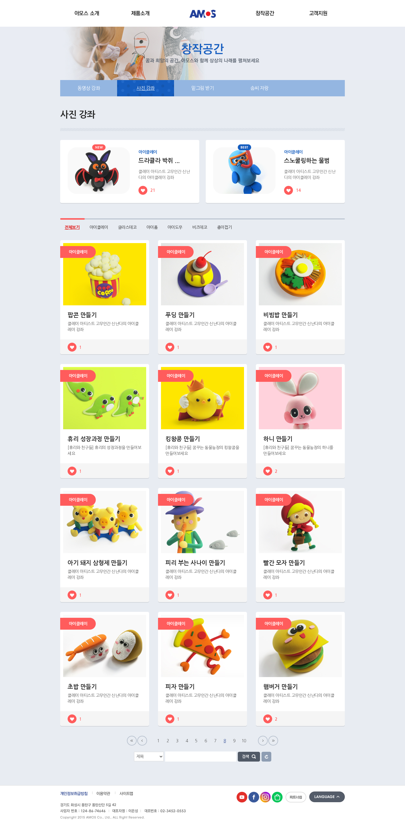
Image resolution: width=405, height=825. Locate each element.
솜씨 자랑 (259, 88)
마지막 (273, 741)
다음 (263, 741)
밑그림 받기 (202, 88)
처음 (132, 741)
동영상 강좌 (88, 88)
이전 (142, 741)
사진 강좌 (145, 88)
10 (244, 741)
